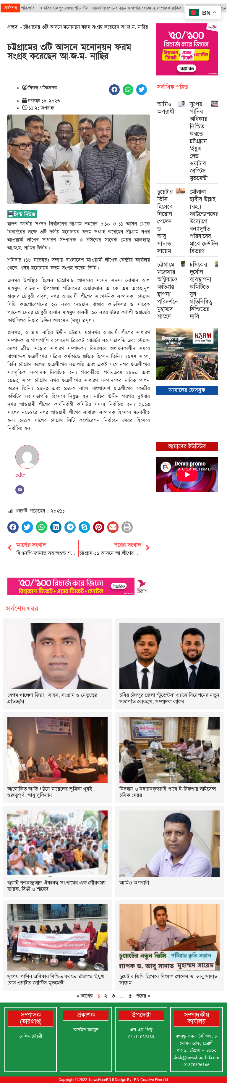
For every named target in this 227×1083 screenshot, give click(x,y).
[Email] (19, 489)
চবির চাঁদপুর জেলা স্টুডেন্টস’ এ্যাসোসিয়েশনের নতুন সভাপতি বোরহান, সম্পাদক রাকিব (91, 8)
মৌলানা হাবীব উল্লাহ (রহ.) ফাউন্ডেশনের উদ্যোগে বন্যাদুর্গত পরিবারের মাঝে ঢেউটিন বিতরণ (204, 221)
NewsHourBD (100, 1079)
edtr (20, 475)
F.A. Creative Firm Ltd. (151, 1079)
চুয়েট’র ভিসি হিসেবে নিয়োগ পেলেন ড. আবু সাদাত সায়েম (165, 221)
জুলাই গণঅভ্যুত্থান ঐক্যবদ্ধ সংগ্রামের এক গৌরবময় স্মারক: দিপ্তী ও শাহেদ (56, 886)
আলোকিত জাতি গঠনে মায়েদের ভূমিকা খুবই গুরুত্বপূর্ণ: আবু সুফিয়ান (49, 792)
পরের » (143, 995)
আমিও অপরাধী (165, 107)
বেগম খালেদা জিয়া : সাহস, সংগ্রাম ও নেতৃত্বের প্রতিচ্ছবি (52, 698)
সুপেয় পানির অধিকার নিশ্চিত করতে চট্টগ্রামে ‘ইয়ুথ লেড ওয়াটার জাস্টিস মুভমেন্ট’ (199, 141)
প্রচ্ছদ (12, 27)
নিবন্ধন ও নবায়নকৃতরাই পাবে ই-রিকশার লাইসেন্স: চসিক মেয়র (168, 792)
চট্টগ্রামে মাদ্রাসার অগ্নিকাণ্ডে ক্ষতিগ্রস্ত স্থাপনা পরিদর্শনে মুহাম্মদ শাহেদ (167, 290)
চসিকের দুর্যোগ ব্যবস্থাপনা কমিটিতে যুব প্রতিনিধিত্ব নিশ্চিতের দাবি (201, 290)
